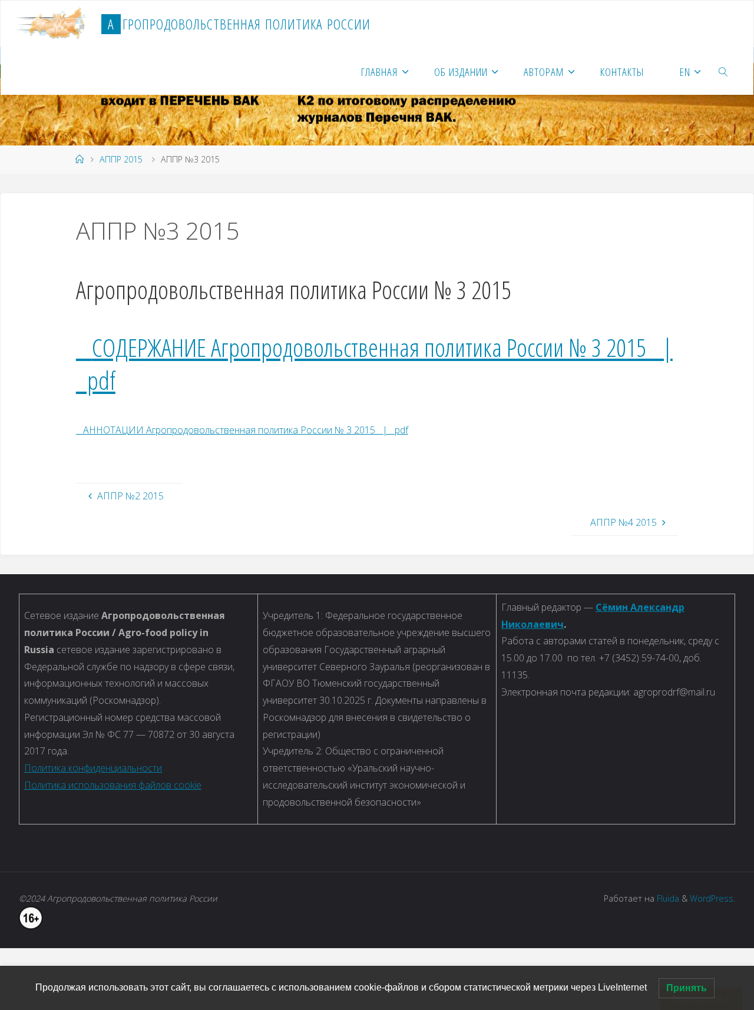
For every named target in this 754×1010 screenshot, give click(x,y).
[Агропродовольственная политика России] (54, 24)
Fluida (666, 898)
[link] (724, 71)
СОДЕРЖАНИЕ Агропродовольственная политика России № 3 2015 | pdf (374, 364)
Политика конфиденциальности (93, 767)
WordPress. (712, 898)
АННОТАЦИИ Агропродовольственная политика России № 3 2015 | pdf (242, 429)
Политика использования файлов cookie (112, 785)
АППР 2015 (121, 159)
